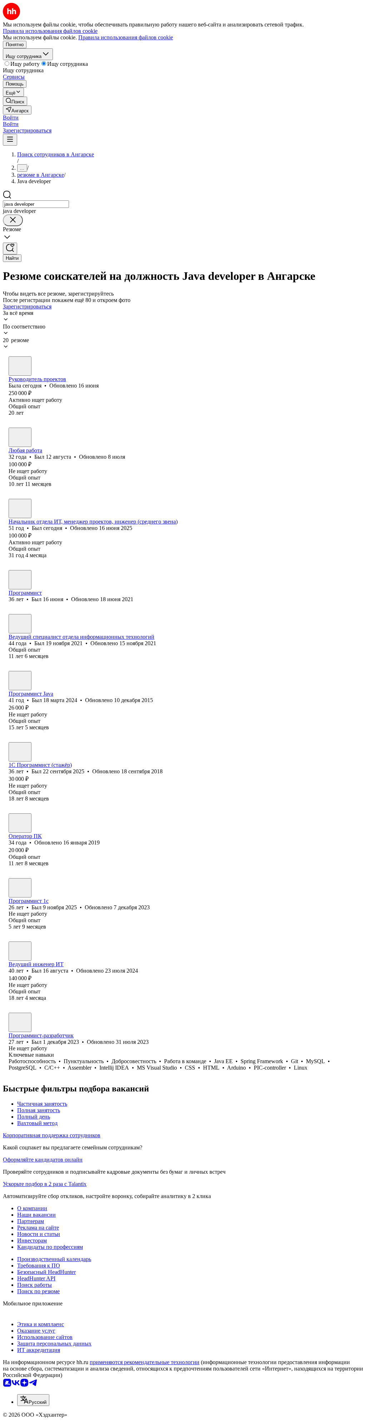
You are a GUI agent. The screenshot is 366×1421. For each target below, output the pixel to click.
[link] (15, 101)
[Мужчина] (20, 437)
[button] (11, 118)
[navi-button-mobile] (10, 140)
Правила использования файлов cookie (125, 37)
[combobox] (36, 204)
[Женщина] (20, 366)
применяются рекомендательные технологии (144, 1362)
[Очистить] (13, 220)
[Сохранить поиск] (10, 248)
